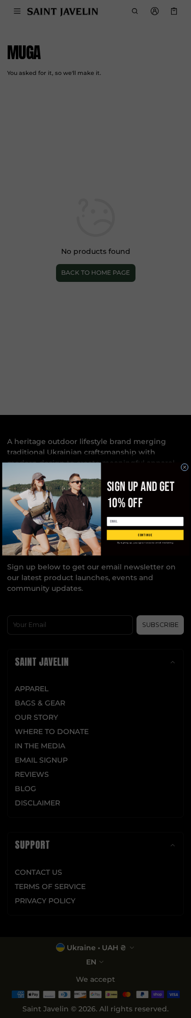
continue (145, 535)
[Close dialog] (184, 467)
